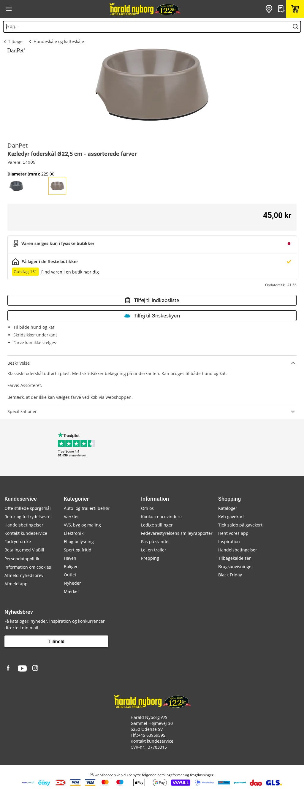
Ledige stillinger (157, 525)
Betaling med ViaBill (24, 550)
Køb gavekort (231, 516)
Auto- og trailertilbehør (87, 508)
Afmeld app (16, 583)
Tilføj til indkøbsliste (156, 300)
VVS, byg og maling (82, 525)
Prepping (150, 558)
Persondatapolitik (21, 559)
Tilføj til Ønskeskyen (157, 315)
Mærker (71, 591)
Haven (70, 558)
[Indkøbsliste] (282, 9)
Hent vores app (233, 533)
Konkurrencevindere (161, 516)
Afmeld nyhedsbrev (23, 575)
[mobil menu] (9, 9)
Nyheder (72, 583)
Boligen (71, 566)
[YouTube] (22, 668)
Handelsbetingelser (23, 525)
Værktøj (71, 516)
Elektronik (73, 533)
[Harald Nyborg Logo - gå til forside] (144, 9)
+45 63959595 (151, 735)
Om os (147, 508)
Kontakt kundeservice (25, 533)
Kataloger (227, 508)
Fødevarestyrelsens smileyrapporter (177, 533)
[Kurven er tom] (295, 9)
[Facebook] (8, 668)
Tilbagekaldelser (234, 558)
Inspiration (229, 541)
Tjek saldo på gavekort (240, 525)
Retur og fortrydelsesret (28, 516)
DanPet (17, 145)
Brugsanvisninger (235, 566)
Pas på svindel (155, 541)
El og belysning (79, 541)
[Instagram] (35, 668)
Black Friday (230, 575)
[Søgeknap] (295, 26)
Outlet (70, 575)
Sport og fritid (77, 550)
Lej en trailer (153, 550)
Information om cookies (27, 567)
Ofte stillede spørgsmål (27, 508)
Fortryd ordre (17, 541)
